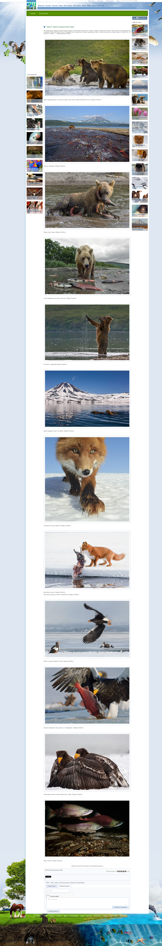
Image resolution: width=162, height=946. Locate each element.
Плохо (120, 871)
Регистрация (100, 1)
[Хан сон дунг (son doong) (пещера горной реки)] (35, 153)
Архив (82, 916)
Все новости (86, 866)
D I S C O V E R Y (31, 0)
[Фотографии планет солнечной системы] (35, 97)
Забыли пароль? (110, 1)
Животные (41, 5)
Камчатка (72, 882)
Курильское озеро (64, 882)
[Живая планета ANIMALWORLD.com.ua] (31, 6)
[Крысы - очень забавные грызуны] (140, 212)
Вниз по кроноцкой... (137, 229)
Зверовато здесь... (137, 91)
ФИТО (45, 916)
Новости (52, 916)
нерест (56, 882)
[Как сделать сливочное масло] (35, 181)
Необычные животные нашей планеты (33, 142)
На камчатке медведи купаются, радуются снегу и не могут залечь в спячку (139, 131)
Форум (84, 5)
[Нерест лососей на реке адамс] (140, 31)
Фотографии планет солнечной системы (32, 101)
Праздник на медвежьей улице (139, 48)
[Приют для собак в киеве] (35, 84)
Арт (103, 5)
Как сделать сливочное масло (33, 184)
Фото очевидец (43, 13)
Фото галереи (68, 5)
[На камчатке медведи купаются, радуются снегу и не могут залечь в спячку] (140, 128)
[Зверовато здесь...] (140, 87)
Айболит (59, 916)
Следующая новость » (97, 866)
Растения (48, 5)
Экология (55, 5)
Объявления (77, 5)
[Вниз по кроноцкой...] (140, 226)
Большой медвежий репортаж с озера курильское (137, 62)
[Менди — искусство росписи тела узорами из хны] (35, 208)
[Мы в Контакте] (139, 19)
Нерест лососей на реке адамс (139, 35)
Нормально (122, 871)
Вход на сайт (91, 1)
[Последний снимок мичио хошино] (140, 73)
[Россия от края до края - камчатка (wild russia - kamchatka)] (140, 198)
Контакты (122, 916)
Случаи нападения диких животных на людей (34, 114)
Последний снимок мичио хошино (139, 76)
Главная (32, 13)
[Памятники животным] (35, 125)
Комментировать (65, 886)
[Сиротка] (140, 101)
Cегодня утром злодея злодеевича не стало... (138, 159)
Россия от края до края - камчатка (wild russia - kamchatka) (139, 201)
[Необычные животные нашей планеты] (35, 139)
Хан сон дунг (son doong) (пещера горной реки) (34, 156)
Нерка (52, 882)
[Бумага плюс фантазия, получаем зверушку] (35, 167)
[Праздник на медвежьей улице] (140, 45)
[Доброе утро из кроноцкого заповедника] (140, 115)
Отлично (125, 871)
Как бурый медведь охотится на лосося (137, 173)
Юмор (61, 5)
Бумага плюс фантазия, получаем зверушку (33, 170)
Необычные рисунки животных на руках (33, 198)
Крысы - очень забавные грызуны (139, 215)
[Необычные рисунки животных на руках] (35, 195)
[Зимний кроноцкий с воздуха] (140, 184)
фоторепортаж (80, 882)
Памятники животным (33, 129)
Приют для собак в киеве (34, 87)
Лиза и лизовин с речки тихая (138, 145)
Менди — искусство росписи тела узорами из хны (34, 211)
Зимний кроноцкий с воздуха (137, 187)
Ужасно (118, 871)
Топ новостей (32, 74)
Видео (89, 5)
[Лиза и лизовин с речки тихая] (140, 142)
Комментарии (51, 886)
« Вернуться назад (76, 866)
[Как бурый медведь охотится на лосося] (140, 170)
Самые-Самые (96, 5)
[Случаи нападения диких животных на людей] (35, 111)
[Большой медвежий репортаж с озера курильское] (140, 59)
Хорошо (123, 871)
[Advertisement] (33, 45)
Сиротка (134, 104)
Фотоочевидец (74, 916)
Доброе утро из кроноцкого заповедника (139, 118)
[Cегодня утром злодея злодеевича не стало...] (140, 156)
